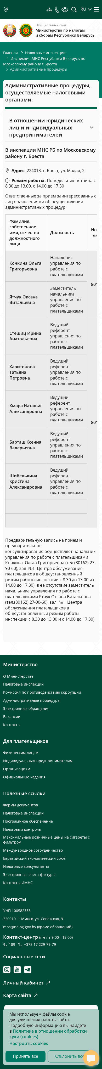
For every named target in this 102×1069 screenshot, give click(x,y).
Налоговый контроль (22, 829)
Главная (10, 52)
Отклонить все (69, 1056)
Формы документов (20, 804)
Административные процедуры (31, 700)
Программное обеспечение (28, 821)
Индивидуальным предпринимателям (37, 760)
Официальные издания (24, 776)
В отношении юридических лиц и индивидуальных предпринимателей (46, 127)
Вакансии (11, 716)
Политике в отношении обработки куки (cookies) (48, 1034)
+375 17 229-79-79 (40, 944)
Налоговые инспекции (45, 52)
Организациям (16, 768)
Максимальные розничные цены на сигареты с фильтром (46, 840)
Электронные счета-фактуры (29, 874)
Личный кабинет (23, 983)
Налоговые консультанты (26, 866)
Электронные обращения (26, 708)
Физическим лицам (20, 752)
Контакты (11, 724)
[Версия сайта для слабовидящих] (64, 9)
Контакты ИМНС (18, 882)
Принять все (25, 1056)
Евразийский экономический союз (34, 858)
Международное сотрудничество (33, 850)
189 (13, 944)
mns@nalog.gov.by (20, 926)
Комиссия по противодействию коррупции (42, 692)
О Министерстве (18, 676)
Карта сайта (17, 995)
